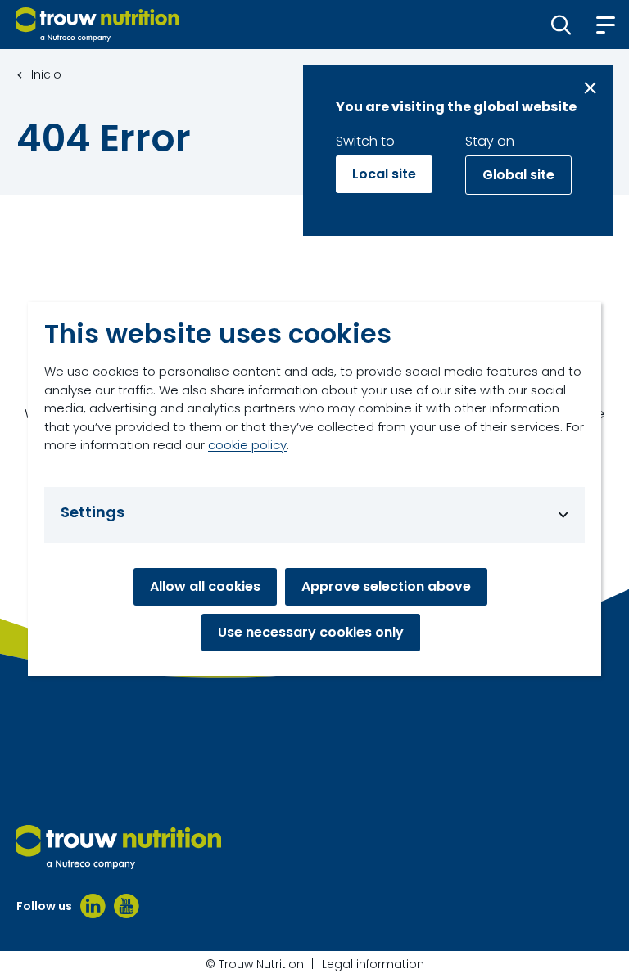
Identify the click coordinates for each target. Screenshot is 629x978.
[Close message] (590, 87)
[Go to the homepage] (118, 847)
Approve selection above (386, 586)
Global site (518, 174)
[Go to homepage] (97, 24)
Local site (384, 174)
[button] (561, 24)
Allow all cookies (205, 586)
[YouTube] (126, 906)
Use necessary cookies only (311, 632)
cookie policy (247, 444)
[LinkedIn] (93, 906)
